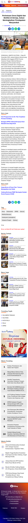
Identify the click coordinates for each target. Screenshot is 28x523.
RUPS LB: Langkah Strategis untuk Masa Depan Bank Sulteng (17, 256)
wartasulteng (7, 25)
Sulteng (15, 220)
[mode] (5, 2)
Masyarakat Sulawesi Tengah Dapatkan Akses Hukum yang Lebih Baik (18, 265)
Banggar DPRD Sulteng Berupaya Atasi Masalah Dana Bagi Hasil (12, 122)
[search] (2, 2)
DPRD (16, 211)
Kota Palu (6, 320)
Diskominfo (10, 211)
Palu (4, 323)
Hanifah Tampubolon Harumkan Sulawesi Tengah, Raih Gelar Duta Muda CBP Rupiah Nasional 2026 (15, 381)
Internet (22, 211)
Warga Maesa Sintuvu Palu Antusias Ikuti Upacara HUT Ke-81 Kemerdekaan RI (15, 373)
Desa (3, 211)
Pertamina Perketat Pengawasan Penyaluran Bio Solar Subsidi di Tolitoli (15, 426)
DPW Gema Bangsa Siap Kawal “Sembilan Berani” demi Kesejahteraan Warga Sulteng (14, 475)
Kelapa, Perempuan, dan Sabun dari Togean (14, 366)
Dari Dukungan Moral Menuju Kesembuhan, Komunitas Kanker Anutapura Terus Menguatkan (16, 411)
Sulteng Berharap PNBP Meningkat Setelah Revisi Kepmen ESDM (14, 193)
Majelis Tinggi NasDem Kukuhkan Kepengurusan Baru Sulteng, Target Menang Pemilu (16, 454)
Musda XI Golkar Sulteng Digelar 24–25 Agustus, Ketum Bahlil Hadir (15, 468)
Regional (8, 10)
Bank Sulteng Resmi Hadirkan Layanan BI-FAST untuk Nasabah (16, 419)
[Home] (2, 5)
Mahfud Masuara (6, 214)
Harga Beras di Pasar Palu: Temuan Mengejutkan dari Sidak (11, 188)
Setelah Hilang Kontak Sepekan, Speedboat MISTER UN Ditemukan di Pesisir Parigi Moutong (16, 434)
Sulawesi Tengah (6, 220)
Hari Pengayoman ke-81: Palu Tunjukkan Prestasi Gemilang (13, 117)
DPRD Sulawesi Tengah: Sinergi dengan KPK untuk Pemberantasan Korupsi (15, 403)
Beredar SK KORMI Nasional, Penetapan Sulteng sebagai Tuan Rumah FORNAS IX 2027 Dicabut (16, 388)
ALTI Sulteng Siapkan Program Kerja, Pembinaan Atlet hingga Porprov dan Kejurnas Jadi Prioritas (16, 396)
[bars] (25, 2)
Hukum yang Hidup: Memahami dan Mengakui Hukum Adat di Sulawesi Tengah (16, 248)
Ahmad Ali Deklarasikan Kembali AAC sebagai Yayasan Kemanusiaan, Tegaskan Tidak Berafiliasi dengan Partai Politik (15, 447)
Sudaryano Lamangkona (8, 217)
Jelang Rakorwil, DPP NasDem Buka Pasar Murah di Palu (14, 461)
